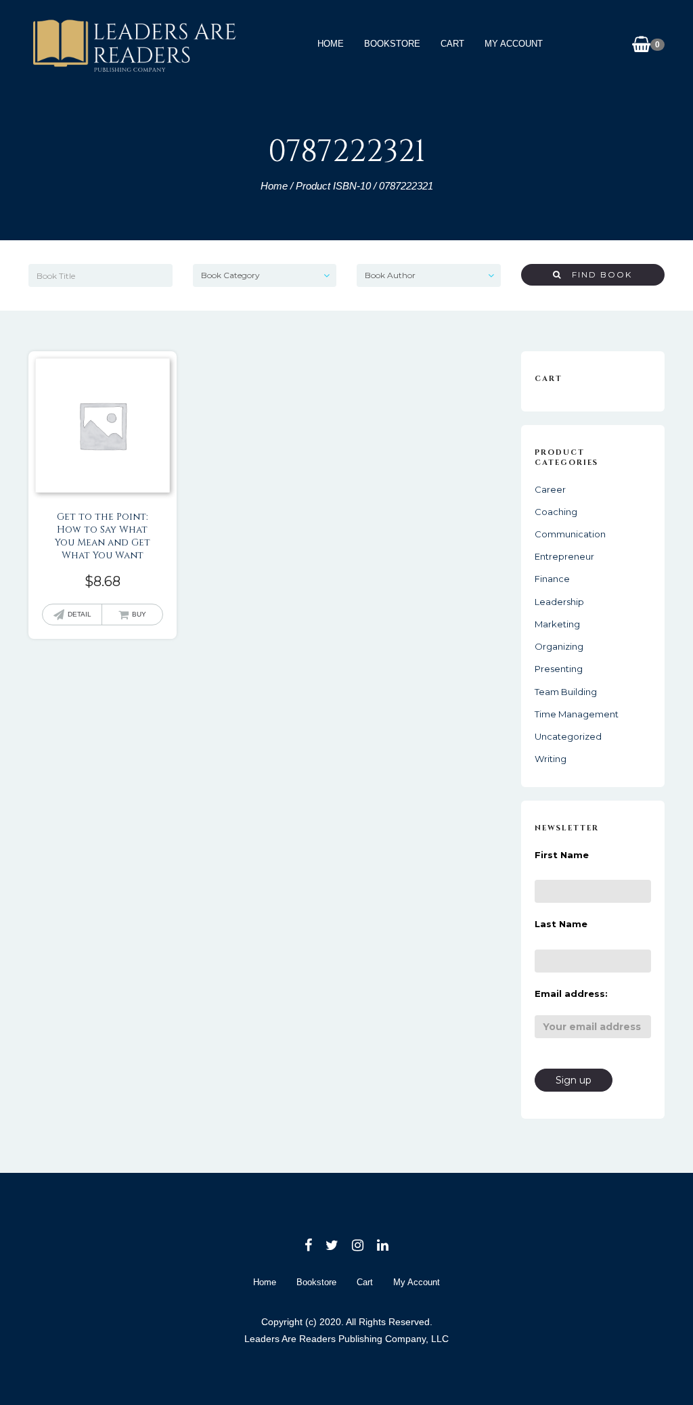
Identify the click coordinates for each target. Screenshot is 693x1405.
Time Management (577, 714)
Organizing (559, 646)
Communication (570, 534)
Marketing (557, 624)
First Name (562, 854)
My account (514, 44)
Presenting (559, 668)
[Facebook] (308, 1245)
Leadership (559, 601)
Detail (79, 614)
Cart (452, 44)
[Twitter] (332, 1245)
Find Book (597, 274)
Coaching (556, 511)
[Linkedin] (382, 1245)
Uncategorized (568, 736)
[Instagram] (357, 1245)
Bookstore (392, 44)
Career (550, 489)
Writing (550, 758)
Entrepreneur (564, 556)
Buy (139, 614)
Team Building (566, 691)
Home (330, 44)
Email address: (571, 993)
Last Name (561, 923)
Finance (552, 578)
